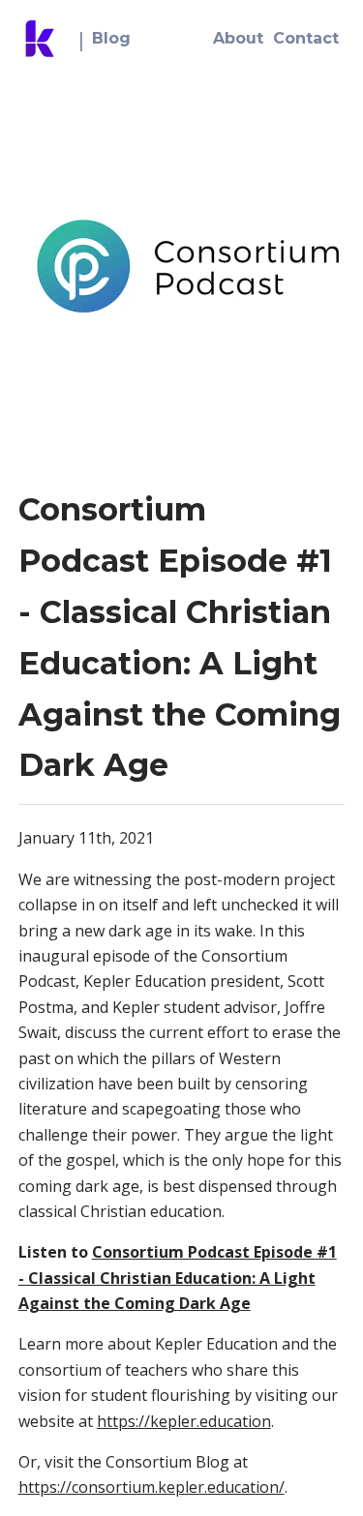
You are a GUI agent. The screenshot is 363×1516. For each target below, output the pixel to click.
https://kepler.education (184, 1421)
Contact (306, 38)
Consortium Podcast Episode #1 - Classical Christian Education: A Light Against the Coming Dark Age (177, 1277)
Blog (111, 38)
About (238, 38)
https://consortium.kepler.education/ (151, 1487)
